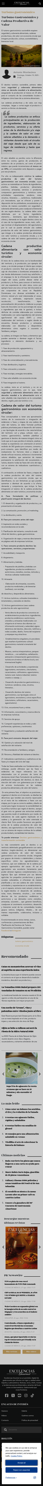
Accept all (22, 1462)
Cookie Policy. (16, 1456)
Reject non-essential (21, 1470)
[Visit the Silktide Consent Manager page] (34, 1477)
